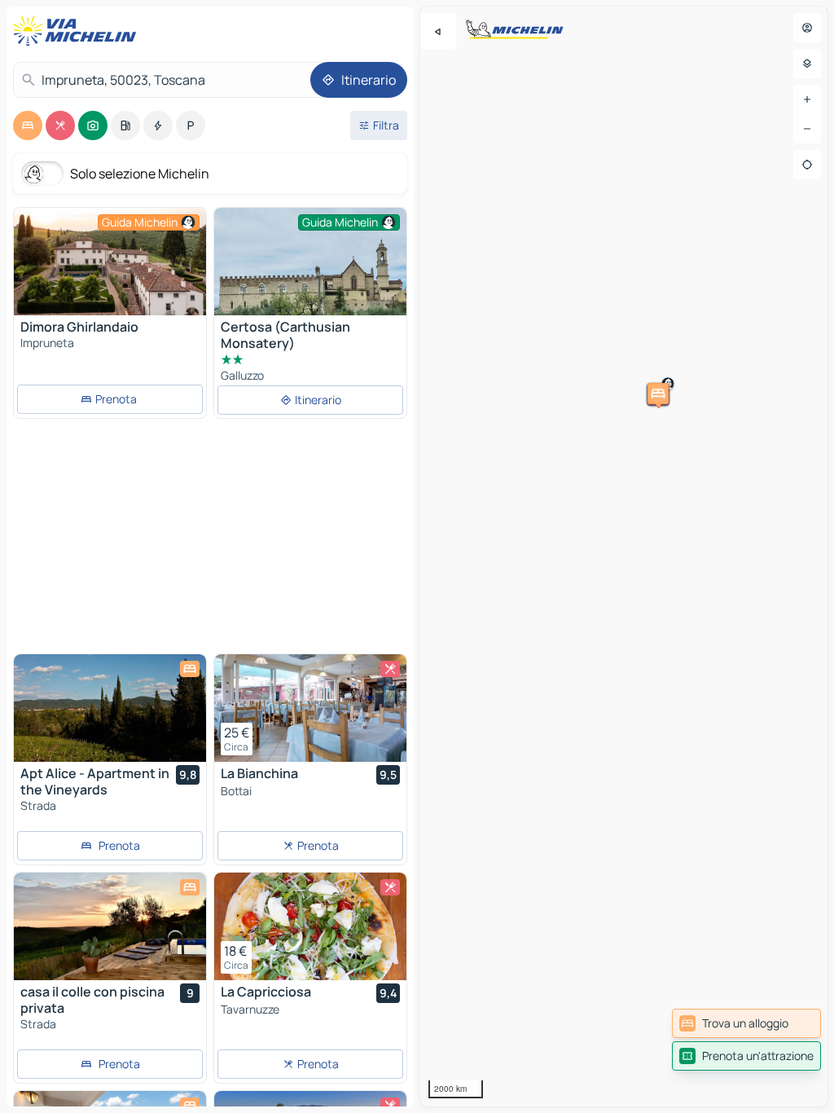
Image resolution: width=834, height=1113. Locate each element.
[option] (27, 125)
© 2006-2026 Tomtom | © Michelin (705, 1098)
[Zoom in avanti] (807, 99)
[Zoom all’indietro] (807, 128)
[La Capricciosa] (310, 926)
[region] (623, 556)
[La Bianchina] (310, 708)
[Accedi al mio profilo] (807, 27)
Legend (805, 1098)
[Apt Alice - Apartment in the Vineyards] (110, 708)
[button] (428, 431)
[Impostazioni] (807, 63)
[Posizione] (807, 164)
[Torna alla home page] (78, 31)
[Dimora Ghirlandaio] (110, 261)
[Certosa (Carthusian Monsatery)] (310, 274)
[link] (746, 1023)
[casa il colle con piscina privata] (110, 926)
